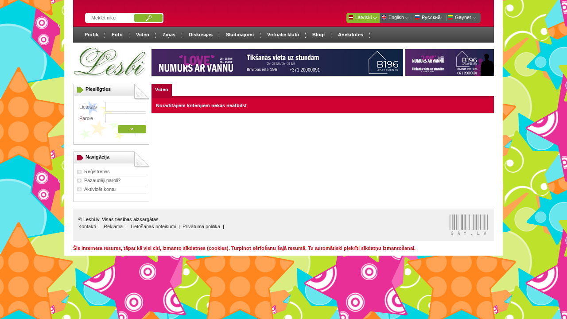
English (396, 17)
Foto (117, 34)
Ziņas (169, 34)
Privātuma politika (201, 226)
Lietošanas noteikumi (153, 226)
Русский (431, 17)
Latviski (363, 17)
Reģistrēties (97, 171)
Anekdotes (350, 34)
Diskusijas (201, 34)
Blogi (318, 34)
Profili (91, 34)
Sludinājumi (240, 34)
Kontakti (87, 226)
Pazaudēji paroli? (102, 180)
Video (142, 34)
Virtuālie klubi (283, 34)
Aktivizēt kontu (100, 189)
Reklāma (113, 226)
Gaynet (463, 17)
